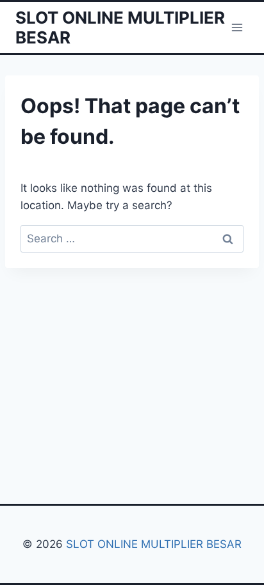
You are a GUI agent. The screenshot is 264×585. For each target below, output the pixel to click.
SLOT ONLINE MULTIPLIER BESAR (154, 544)
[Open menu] (237, 27)
